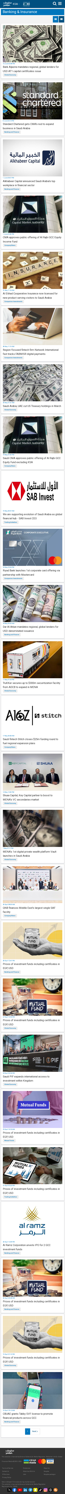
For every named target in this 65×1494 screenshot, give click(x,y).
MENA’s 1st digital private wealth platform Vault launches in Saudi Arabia (29, 853)
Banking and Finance (11, 132)
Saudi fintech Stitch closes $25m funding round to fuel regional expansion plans (30, 741)
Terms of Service (7, 1468)
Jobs (24, 1474)
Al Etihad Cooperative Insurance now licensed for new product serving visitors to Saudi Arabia (30, 295)
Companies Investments (13, 301)
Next (34, 1431)
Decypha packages (50, 1474)
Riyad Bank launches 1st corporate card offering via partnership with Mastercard (31, 572)
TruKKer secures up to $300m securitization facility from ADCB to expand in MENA (31, 685)
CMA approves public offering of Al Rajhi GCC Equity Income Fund (32, 239)
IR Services (6, 1474)
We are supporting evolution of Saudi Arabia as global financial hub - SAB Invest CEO (32, 516)
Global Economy (10, 75)
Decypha (46, 1471)
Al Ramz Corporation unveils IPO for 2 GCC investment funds (26, 1247)
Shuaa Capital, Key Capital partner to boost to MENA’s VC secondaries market (28, 797)
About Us (47, 1468)
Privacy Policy (6, 1477)
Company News (9, 245)
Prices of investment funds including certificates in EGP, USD (31, 966)
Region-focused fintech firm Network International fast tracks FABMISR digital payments (31, 351)
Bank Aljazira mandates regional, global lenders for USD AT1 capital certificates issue (31, 69)
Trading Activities (10, 522)
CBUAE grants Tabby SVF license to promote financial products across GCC (28, 1415)
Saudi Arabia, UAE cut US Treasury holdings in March (32, 406)
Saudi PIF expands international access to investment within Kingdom (26, 1078)
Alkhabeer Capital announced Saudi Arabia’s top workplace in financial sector (29, 183)
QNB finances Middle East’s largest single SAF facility (29, 909)
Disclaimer (26, 1468)
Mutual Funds (9, 1140)
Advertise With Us (29, 1471)
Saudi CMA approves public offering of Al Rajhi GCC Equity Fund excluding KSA (32, 460)
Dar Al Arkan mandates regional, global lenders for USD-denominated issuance (30, 628)
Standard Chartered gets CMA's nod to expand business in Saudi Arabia (28, 126)
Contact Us (5, 1471)
